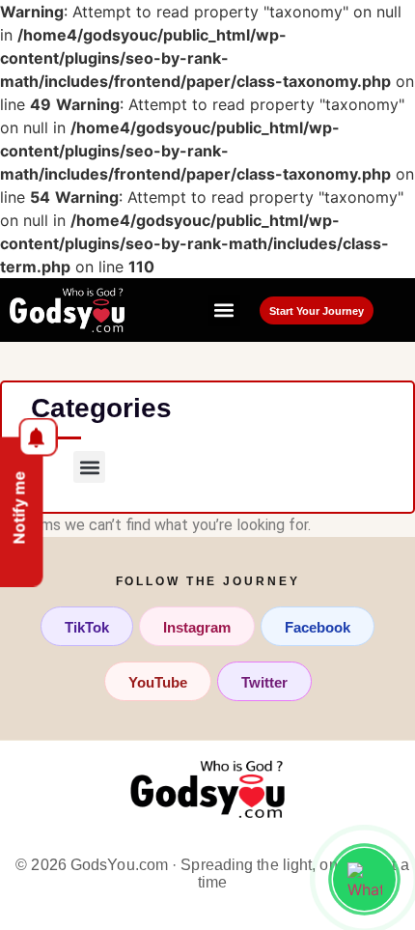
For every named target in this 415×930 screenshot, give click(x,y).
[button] (224, 310)
